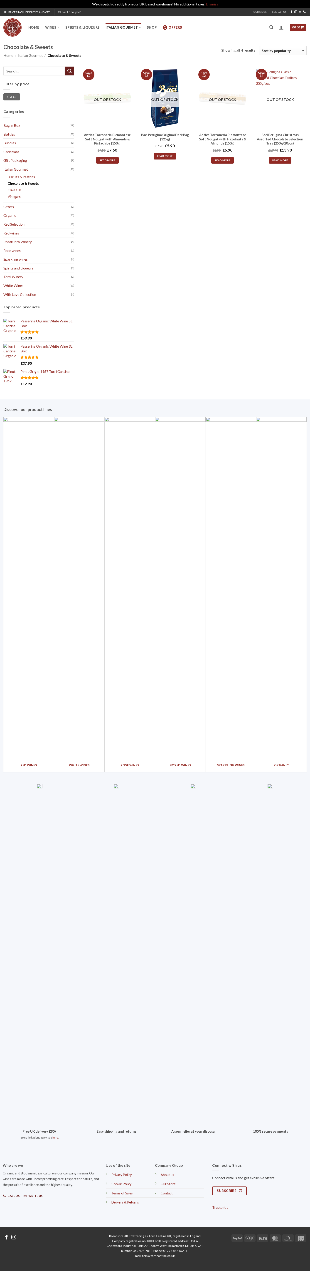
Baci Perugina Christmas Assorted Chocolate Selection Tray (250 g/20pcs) (280, 139)
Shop (152, 27)
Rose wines (12, 250)
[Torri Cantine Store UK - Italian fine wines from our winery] (12, 27)
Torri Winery (13, 276)
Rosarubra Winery (17, 241)
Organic (9, 215)
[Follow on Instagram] (295, 12)
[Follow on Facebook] (291, 12)
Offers (175, 27)
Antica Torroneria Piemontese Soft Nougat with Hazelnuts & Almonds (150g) (222, 139)
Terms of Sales (122, 1193)
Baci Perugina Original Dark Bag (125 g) (165, 137)
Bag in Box (11, 125)
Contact (167, 1193)
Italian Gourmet (122, 27)
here (55, 1137)
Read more (107, 160)
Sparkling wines (15, 259)
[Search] (271, 27)
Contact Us (279, 12)
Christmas (11, 151)
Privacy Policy (121, 1175)
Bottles (9, 134)
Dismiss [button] (212, 4)
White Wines (13, 285)
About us (167, 1175)
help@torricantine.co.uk (158, 1256)
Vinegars (14, 196)
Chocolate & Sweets (23, 183)
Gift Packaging (15, 160)
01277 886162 (173, 1251)
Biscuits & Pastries (21, 177)
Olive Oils (15, 190)
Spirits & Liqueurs (82, 27)
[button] (69, 12)
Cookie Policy (121, 1184)
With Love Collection (19, 294)
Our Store (260, 12)
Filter (11, 96)
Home (33, 27)
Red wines (11, 233)
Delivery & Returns (125, 1202)
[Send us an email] (300, 12)
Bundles (9, 143)
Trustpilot (220, 1207)
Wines (50, 27)
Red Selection (14, 224)
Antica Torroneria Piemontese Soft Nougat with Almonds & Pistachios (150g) (107, 139)
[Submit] (69, 71)
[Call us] (304, 12)
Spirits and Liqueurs (18, 268)
